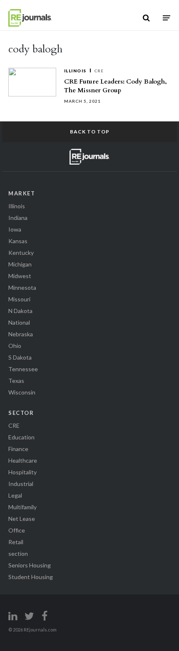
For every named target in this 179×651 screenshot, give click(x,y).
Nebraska (20, 334)
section (18, 553)
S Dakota (20, 357)
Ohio (14, 345)
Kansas (17, 240)
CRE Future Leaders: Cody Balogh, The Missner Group (115, 85)
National (19, 322)
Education (21, 437)
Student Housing (30, 576)
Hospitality (22, 472)
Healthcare (22, 460)
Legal (15, 495)
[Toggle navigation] (166, 18)
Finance (18, 448)
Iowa (14, 229)
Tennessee (23, 368)
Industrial (20, 483)
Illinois (75, 70)
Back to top (89, 131)
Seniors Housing (29, 565)
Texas (16, 380)
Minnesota (22, 287)
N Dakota (20, 310)
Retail (15, 541)
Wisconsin (21, 392)
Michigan (20, 264)
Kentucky (21, 252)
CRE (99, 70)
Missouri (19, 299)
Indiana (17, 217)
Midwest (19, 275)
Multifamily (22, 506)
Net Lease (21, 518)
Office (16, 530)
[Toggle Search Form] (146, 17)
